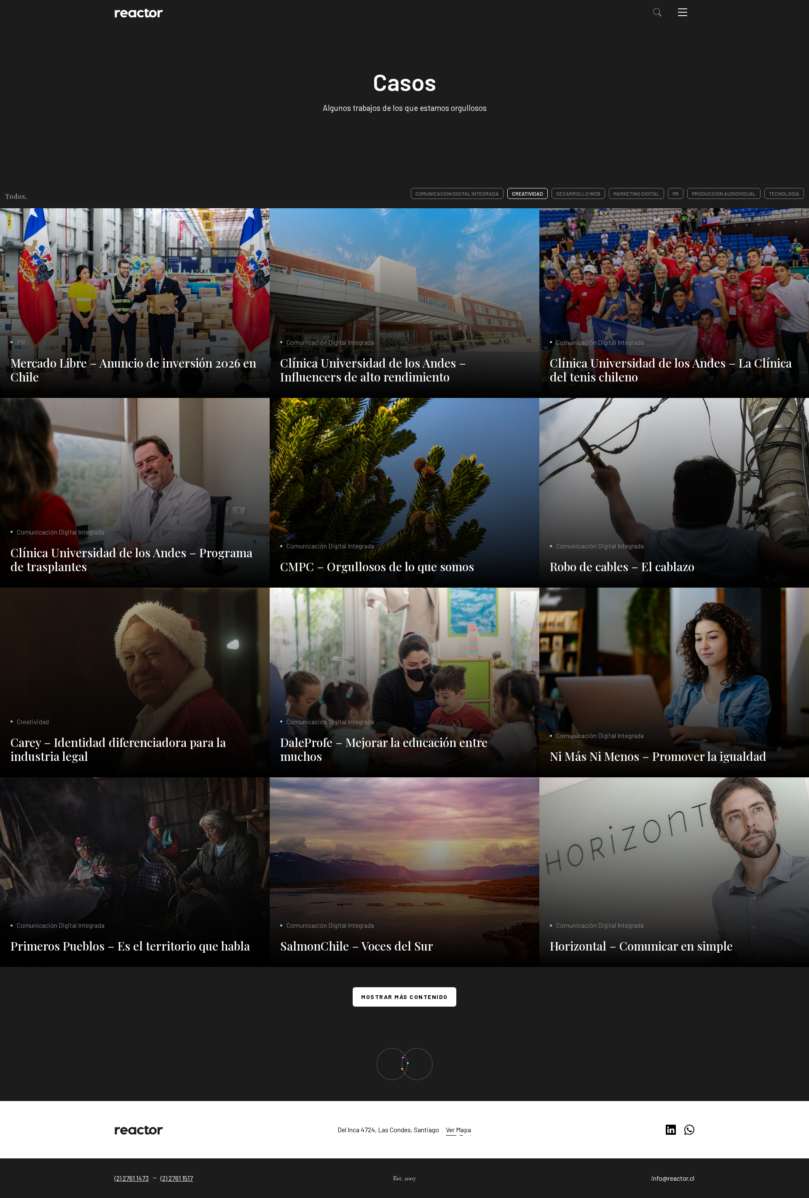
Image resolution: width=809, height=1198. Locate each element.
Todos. (16, 196)
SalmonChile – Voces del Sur (356, 946)
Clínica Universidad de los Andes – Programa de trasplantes (131, 559)
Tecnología (784, 193)
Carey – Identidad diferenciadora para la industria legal (118, 749)
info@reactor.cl (672, 1178)
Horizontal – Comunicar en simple (641, 946)
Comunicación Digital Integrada (457, 193)
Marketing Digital (636, 193)
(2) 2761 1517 (177, 1178)
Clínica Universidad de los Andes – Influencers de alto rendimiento (373, 370)
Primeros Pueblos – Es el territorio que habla (130, 946)
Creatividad (527, 193)
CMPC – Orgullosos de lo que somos (377, 566)
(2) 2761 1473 (132, 1178)
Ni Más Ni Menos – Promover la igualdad (658, 756)
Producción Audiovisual (724, 193)
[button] (657, 12)
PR (675, 193)
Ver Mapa (458, 1129)
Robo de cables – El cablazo (622, 566)
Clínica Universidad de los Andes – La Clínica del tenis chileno (671, 370)
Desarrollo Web (578, 193)
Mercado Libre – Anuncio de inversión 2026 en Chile (133, 370)
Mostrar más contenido (404, 996)
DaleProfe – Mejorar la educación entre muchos (384, 749)
